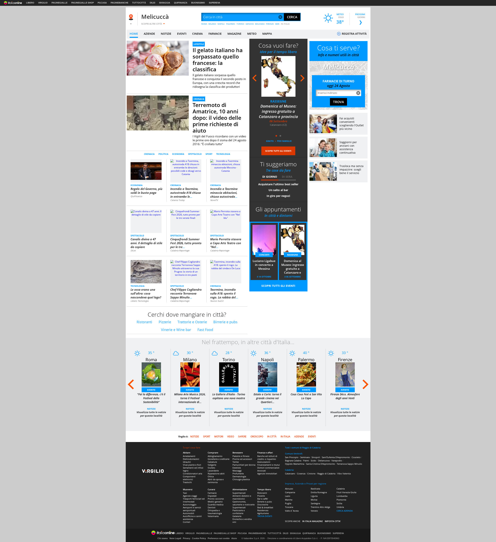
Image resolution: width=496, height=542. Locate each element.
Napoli (267, 359)
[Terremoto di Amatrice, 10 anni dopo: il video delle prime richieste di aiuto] (158, 118)
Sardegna (315, 503)
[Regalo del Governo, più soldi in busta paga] (146, 169)
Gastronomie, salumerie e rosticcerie (243, 503)
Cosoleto (356, 457)
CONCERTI (264, 254)
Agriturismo (263, 513)
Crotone (311, 473)
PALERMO (230, 23)
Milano (190, 359)
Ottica (211, 476)
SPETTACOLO (195, 154)
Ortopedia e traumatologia (215, 512)
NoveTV (214, 200)
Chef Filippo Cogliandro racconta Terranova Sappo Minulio (186, 293)
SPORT (209, 154)
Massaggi (237, 470)
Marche (288, 499)
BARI (277, 23)
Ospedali (212, 495)
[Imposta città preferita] (131, 17)
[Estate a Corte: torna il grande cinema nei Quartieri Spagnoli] (267, 374)
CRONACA (199, 98)
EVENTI (181, 33)
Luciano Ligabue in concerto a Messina (264, 265)
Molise (314, 499)
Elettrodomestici (191, 459)
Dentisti (211, 507)
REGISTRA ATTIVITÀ (354, 33)
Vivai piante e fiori (192, 464)
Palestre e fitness (240, 456)
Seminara (305, 457)
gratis (270, 141)
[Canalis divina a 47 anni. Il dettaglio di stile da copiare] (146, 212)
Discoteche (262, 504)
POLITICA (163, 154)
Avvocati (261, 470)
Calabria (341, 488)
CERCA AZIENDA (345, 510)
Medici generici (215, 501)
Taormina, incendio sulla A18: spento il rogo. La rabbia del (224, 293)
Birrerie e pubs (225, 322)
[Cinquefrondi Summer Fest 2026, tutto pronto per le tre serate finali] (185, 214)
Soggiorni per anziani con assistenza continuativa (348, 147)
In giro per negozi (278, 196)
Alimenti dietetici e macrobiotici (241, 497)
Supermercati (239, 492)
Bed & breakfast (265, 507)
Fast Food (205, 329)
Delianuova (324, 460)
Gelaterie (236, 516)
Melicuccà (155, 17)
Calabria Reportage (179, 250)
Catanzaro (290, 473)
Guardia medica (215, 504)
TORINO (240, 23)
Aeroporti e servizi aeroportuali (192, 509)
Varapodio (337, 460)
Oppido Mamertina (294, 463)
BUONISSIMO (198, 3)
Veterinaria (213, 516)
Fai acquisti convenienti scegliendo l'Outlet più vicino (351, 123)
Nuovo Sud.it (216, 300)
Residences (262, 510)
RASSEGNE (278, 101)
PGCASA (102, 3)
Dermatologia (239, 476)
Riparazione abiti (216, 473)
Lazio (287, 496)
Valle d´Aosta (292, 510)
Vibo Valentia (344, 473)
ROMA (204, 23)
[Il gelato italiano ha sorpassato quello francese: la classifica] (158, 58)
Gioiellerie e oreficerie (218, 459)
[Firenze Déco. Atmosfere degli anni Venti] (345, 374)
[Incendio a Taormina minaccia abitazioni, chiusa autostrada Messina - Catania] (225, 165)
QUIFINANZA (180, 3)
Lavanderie (213, 470)
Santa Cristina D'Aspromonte (320, 463)
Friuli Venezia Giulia (346, 492)
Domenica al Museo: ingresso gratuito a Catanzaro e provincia (278, 111)
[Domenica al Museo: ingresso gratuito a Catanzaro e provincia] (278, 76)
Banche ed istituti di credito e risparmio (267, 457)
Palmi (306, 460)
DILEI (152, 3)
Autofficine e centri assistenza (192, 517)
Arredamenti (189, 456)
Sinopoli (316, 457)
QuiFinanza (136, 196)
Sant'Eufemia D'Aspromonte (336, 457)
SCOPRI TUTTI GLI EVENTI (278, 150)
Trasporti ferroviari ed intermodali (194, 500)
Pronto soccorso (216, 498)
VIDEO (230, 436)
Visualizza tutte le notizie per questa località (151, 413)
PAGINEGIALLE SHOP (82, 3)
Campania (290, 492)
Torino (228, 359)
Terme (235, 461)
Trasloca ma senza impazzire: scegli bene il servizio (351, 169)
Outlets (211, 467)
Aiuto (234, 538)
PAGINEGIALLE (59, 3)
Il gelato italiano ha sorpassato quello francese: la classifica (218, 59)
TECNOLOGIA (223, 154)
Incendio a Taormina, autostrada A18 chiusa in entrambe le (185, 192)
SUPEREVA (214, 3)
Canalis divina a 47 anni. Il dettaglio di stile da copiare (146, 243)
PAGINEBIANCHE (119, 3)
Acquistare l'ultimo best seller (278, 184)
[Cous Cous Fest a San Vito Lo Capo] (306, 374)
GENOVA (250, 23)
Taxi (185, 492)
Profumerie (238, 473)
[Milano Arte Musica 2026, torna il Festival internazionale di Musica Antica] (190, 374)
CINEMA (197, 33)
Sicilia (339, 503)
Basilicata (315, 488)
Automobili (188, 513)
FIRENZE (270, 23)
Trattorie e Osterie (192, 322)
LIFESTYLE (199, 44)
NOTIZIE (166, 33)
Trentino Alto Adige (320, 507)
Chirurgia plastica (241, 479)
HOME (134, 33)
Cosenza (301, 473)
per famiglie (284, 141)
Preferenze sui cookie (219, 538)
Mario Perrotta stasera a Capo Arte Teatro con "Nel (225, 243)
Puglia (288, 503)
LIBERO (30, 3)
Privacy (186, 538)
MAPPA (267, 33)
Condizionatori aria (192, 473)
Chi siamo (163, 538)
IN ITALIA (285, 23)
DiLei (133, 250)
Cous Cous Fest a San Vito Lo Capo (306, 396)
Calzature (212, 461)
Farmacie (212, 492)
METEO (252, 33)
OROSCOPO (257, 436)
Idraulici (187, 461)
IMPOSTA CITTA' (333, 521)
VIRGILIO (43, 3)
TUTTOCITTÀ (139, 3)
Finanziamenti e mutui (268, 464)
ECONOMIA (178, 154)
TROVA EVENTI (264, 516)
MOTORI (218, 436)
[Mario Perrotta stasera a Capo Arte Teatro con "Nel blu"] (225, 214)
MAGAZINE (234, 33)
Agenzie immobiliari (267, 473)
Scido (313, 460)
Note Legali (175, 538)
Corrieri (186, 521)
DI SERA (287, 176)
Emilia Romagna (319, 492)
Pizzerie (165, 322)
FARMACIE (215, 33)
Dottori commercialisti (268, 467)
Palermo (306, 359)
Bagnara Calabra (293, 460)
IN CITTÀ (271, 436)
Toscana (289, 507)
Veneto (314, 510)
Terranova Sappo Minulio (349, 463)
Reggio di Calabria (326, 473)
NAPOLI (221, 23)
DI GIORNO (269, 176)
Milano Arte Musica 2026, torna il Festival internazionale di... (190, 398)
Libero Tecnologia (139, 300)
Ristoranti (144, 322)
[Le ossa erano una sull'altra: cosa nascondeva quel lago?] (146, 271)
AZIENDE (149, 33)
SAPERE (242, 436)
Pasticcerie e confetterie (238, 512)
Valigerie (212, 464)
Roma (151, 359)
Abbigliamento (215, 456)
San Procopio (291, 457)
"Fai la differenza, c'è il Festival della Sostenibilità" (151, 398)
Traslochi (187, 482)
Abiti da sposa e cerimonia (216, 481)
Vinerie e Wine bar (176, 329)
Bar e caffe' (262, 498)
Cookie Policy (199, 538)
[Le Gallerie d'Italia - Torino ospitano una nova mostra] (229, 374)
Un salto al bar (278, 190)
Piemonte (341, 499)
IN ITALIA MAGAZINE (312, 521)
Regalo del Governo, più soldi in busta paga (146, 191)
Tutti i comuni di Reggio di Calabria (302, 447)
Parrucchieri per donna (243, 464)
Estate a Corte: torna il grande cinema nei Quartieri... (267, 398)
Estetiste (236, 467)
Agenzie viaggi (190, 495)
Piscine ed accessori (242, 459)
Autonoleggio (189, 504)
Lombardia (342, 496)
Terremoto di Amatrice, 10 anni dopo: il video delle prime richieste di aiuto (217, 117)
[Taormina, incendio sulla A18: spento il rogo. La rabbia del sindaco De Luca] (225, 264)
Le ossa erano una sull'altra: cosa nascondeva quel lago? (146, 293)
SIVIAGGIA (164, 3)
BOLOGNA (259, 23)
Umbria (340, 507)
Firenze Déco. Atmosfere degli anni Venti (345, 396)
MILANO (212, 23)
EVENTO (151, 389)
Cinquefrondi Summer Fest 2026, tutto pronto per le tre (186, 243)
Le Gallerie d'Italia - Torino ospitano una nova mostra (228, 396)
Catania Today (177, 200)
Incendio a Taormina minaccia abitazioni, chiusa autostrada (224, 192)
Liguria (314, 496)
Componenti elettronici (189, 478)
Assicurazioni (263, 461)
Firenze (345, 359)
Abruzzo (289, 488)
